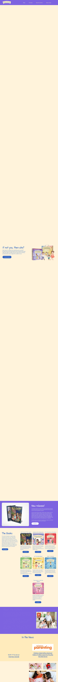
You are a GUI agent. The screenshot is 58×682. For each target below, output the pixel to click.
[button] (50, 551)
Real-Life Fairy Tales (16, 618)
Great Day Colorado (14, 657)
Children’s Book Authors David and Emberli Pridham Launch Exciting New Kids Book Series (43, 655)
